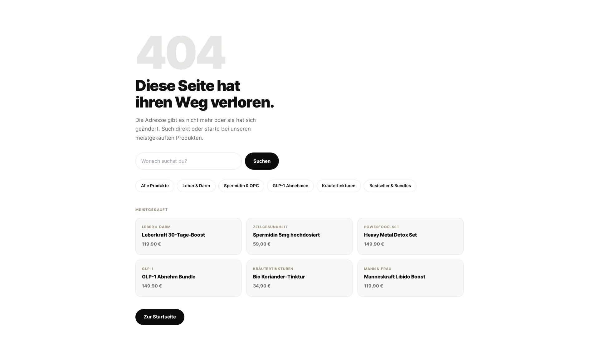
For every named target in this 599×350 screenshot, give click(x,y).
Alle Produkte (155, 185)
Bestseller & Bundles (390, 185)
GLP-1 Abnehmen (290, 185)
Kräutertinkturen (338, 185)
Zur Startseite (160, 317)
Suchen (261, 161)
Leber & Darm (196, 185)
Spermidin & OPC (241, 185)
